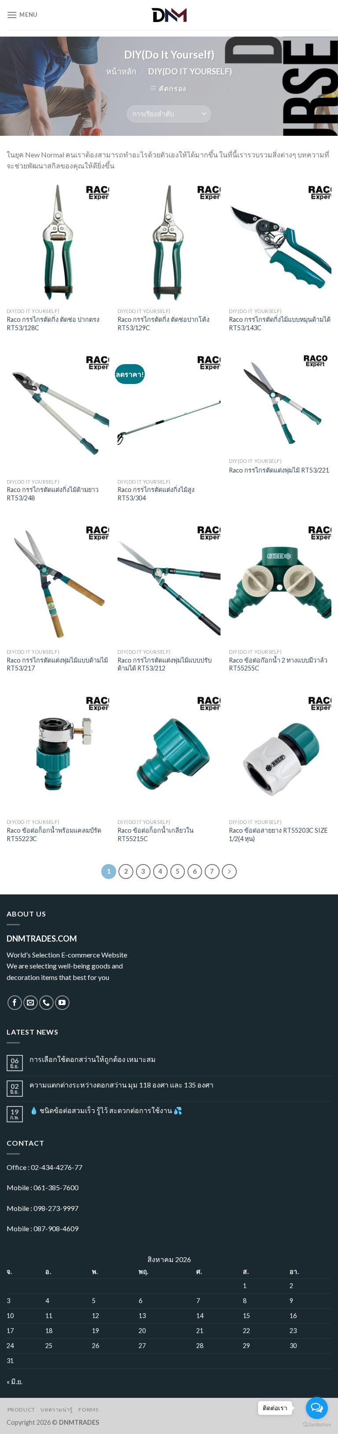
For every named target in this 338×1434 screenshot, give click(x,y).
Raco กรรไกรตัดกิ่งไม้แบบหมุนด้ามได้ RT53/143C (280, 323)
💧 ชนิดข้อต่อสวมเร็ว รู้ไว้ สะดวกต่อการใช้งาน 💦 (105, 1110)
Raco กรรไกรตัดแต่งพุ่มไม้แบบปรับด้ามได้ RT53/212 (165, 664)
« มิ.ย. (14, 1381)
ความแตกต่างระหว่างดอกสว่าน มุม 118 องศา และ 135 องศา (121, 1084)
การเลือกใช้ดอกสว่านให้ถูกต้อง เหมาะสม (92, 1059)
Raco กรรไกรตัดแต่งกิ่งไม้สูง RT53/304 (156, 494)
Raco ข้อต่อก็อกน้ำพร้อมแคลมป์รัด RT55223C (54, 834)
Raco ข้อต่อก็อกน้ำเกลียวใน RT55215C (156, 834)
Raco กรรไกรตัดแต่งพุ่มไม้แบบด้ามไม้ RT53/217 (57, 664)
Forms (88, 1409)
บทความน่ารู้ (56, 1409)
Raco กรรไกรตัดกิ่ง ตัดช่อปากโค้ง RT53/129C (163, 323)
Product (21, 1409)
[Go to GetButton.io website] (317, 1425)
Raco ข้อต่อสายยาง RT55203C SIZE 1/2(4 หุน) (278, 834)
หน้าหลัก (121, 71)
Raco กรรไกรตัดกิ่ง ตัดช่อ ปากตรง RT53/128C (53, 323)
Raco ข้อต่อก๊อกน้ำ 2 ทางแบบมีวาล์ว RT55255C (278, 664)
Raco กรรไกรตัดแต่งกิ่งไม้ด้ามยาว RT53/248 (53, 494)
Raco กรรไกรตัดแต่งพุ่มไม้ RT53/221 (279, 470)
